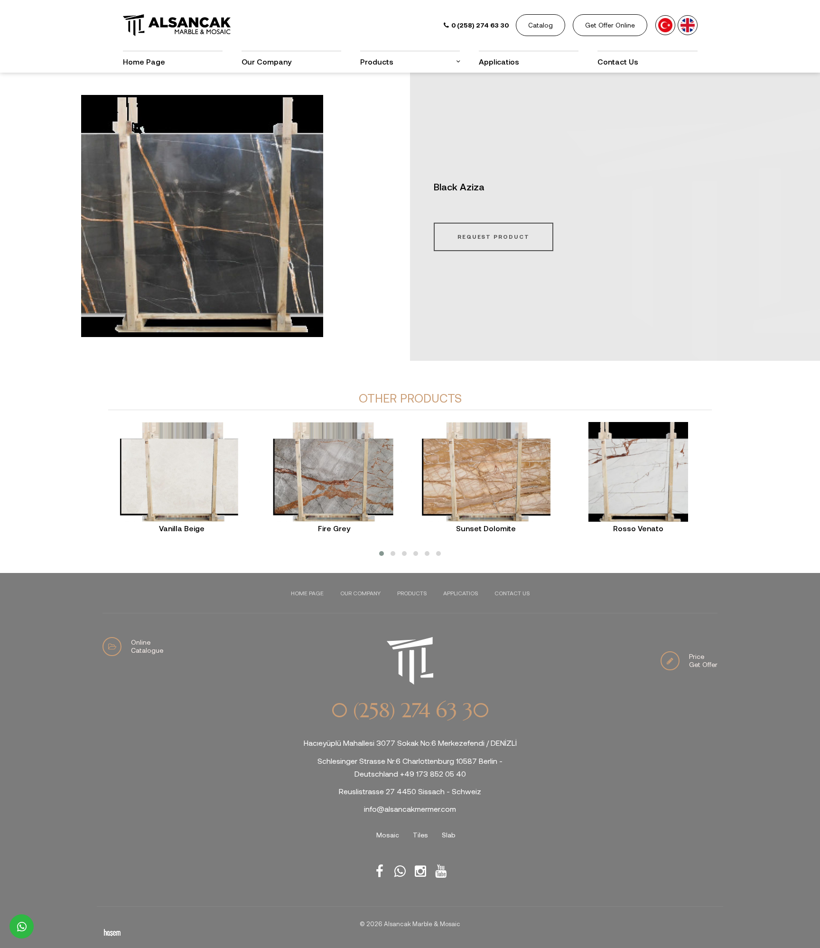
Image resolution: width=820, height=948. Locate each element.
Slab (449, 835)
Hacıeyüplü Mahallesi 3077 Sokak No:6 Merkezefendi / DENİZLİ (410, 742)
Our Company (266, 61)
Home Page (144, 61)
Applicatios (499, 61)
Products (412, 593)
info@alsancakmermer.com (410, 808)
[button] (381, 553)
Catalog (540, 25)
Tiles (420, 835)
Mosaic (387, 835)
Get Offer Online (610, 25)
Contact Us (617, 61)
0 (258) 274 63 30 (410, 711)
